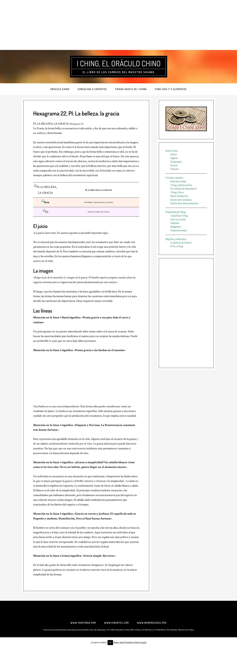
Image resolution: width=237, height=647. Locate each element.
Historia (173, 154)
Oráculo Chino (171, 150)
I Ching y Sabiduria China (181, 185)
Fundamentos (176, 161)
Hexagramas (175, 226)
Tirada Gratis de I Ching (175, 212)
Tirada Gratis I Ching (179, 215)
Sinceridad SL (83, 629)
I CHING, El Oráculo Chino (119, 63)
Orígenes (174, 158)
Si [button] (110, 642)
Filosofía (174, 165)
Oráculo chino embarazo (181, 199)
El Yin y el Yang (176, 246)
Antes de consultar (178, 181)
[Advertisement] (118, 25)
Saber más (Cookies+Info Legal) (130, 642)
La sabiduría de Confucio (181, 242)
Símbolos (174, 169)
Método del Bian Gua (179, 196)
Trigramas (174, 223)
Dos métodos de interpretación (183, 188)
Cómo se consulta (178, 219)
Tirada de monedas (178, 230)
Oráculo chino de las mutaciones (184, 203)
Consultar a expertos (174, 177)
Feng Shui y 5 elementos (175, 239)
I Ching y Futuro (177, 192)
